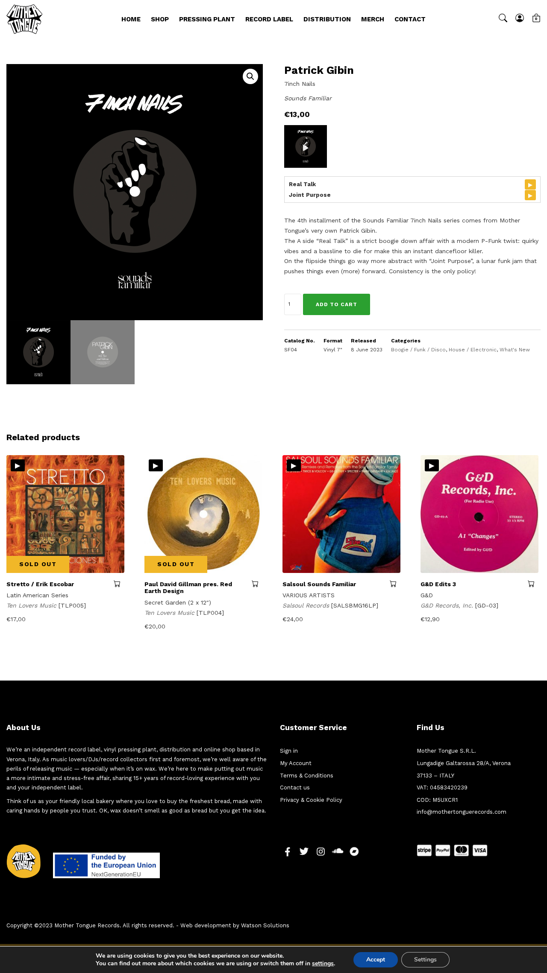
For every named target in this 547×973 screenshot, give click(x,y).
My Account (296, 763)
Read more (119, 583)
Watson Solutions (265, 925)
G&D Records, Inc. (448, 605)
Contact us (295, 787)
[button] (250, 76)
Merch (372, 19)
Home (131, 19)
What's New (515, 350)
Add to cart (336, 304)
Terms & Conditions (306, 775)
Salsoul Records (306, 605)
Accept (375, 959)
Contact (410, 19)
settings (323, 963)
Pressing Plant (207, 19)
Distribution (327, 19)
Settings (425, 959)
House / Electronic (473, 350)
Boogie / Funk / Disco (418, 350)
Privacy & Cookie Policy (311, 800)
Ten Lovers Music (32, 605)
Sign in (289, 751)
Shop (160, 19)
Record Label (269, 19)
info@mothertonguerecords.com (461, 812)
